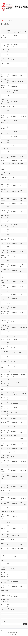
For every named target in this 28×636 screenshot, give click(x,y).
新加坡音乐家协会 (13, 632)
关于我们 (5, 21)
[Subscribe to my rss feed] (2, 630)
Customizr (17, 634)
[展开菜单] (26, 15)
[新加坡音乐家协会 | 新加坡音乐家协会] (14, 7)
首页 (2, 21)
